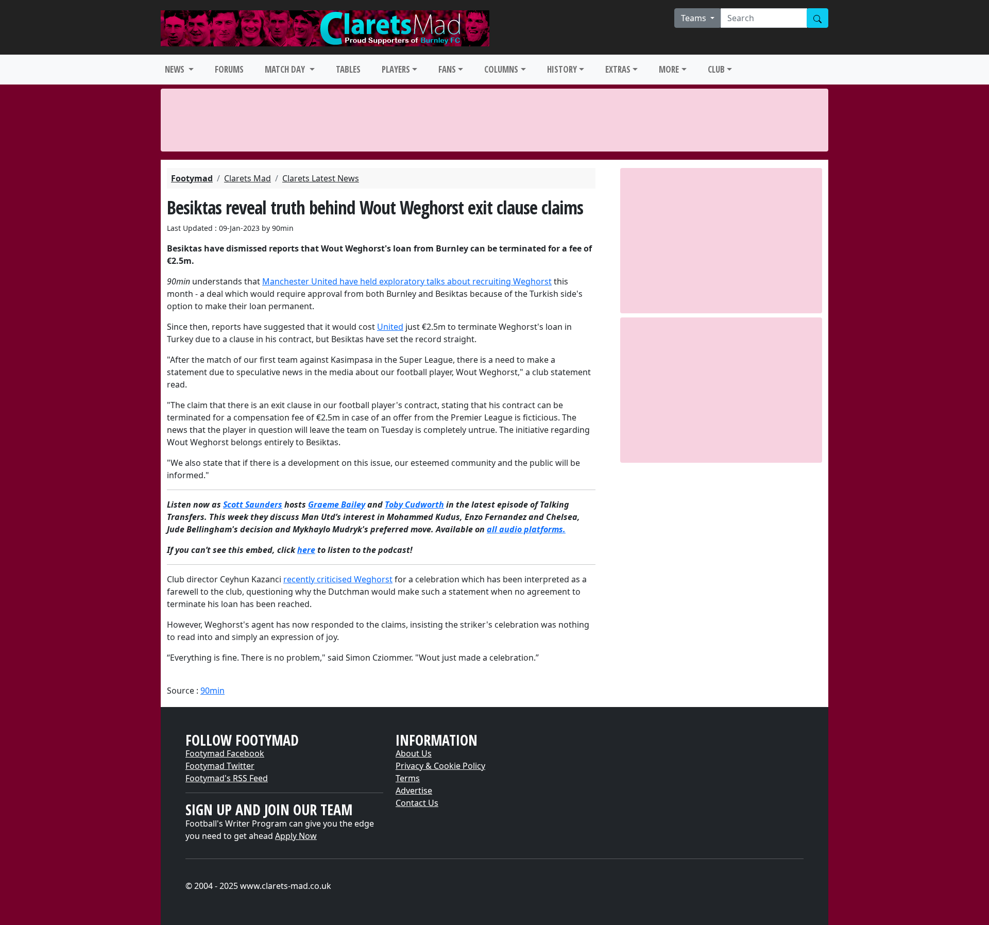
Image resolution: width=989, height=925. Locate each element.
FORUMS (229, 69)
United (390, 326)
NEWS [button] (175, 69)
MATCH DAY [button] (286, 69)
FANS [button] (447, 69)
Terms (408, 778)
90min (212, 690)
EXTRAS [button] (617, 69)
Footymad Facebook (224, 753)
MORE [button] (669, 69)
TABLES (348, 69)
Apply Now (296, 836)
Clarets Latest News (320, 178)
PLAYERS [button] (396, 69)
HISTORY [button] (562, 69)
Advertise (414, 790)
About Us (414, 753)
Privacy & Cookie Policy (440, 765)
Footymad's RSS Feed (226, 778)
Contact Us (417, 803)
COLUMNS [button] (501, 69)
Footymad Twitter (219, 765)
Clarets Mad (247, 178)
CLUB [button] (716, 69)
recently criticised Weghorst (338, 579)
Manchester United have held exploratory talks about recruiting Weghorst (407, 281)
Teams (694, 18)
